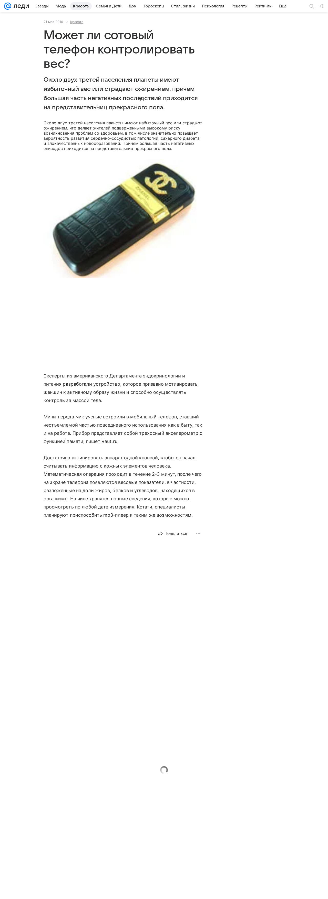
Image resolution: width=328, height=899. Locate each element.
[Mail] (7, 6)
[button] (123, 219)
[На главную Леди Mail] (20, 6)
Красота (76, 22)
